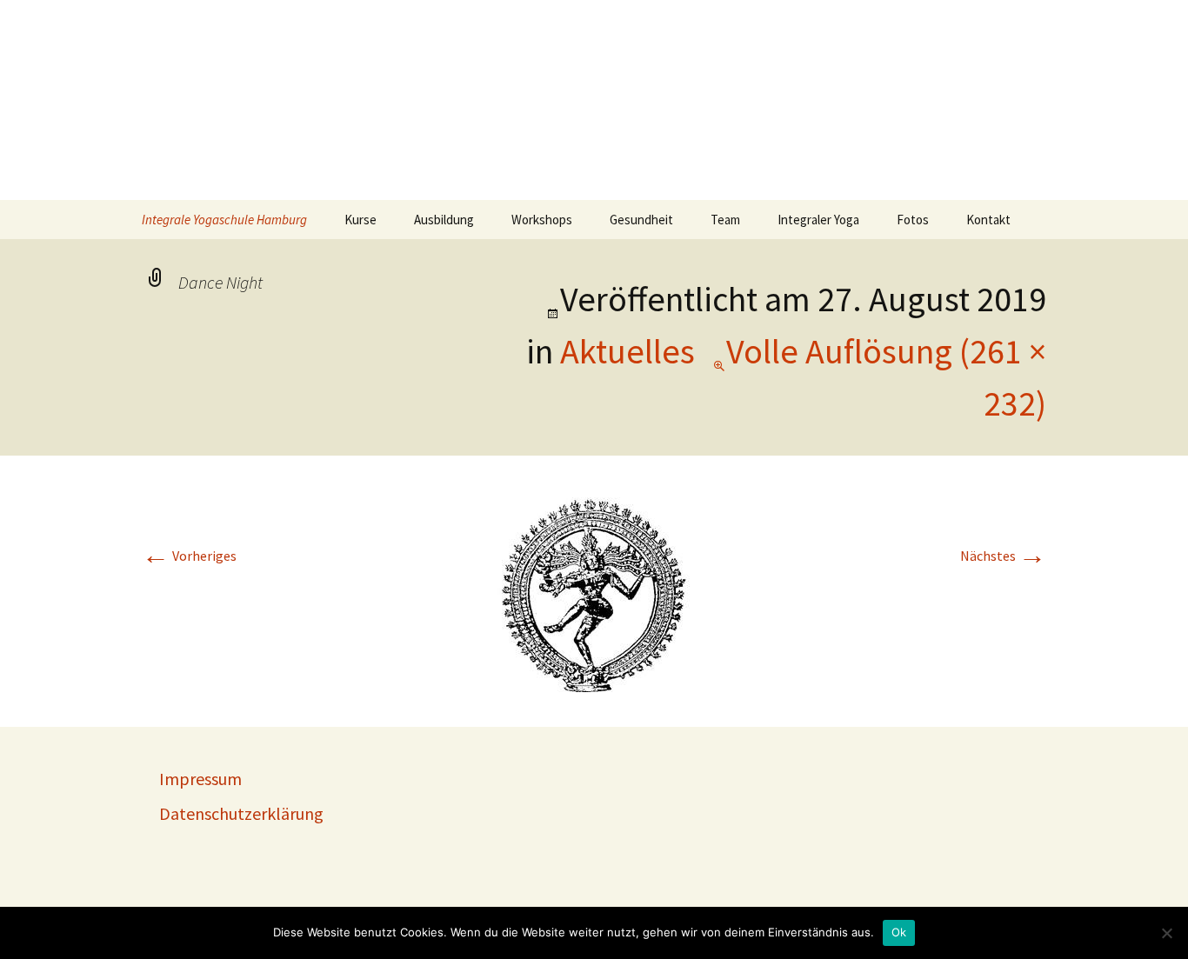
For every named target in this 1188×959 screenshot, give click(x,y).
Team (725, 219)
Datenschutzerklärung (241, 813)
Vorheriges (189, 555)
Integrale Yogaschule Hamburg (224, 219)
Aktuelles (627, 351)
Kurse (360, 219)
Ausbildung (444, 219)
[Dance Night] (594, 589)
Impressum (200, 778)
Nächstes (1003, 555)
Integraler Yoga (818, 219)
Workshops (541, 219)
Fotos (913, 219)
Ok (899, 932)
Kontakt (988, 219)
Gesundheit (641, 219)
